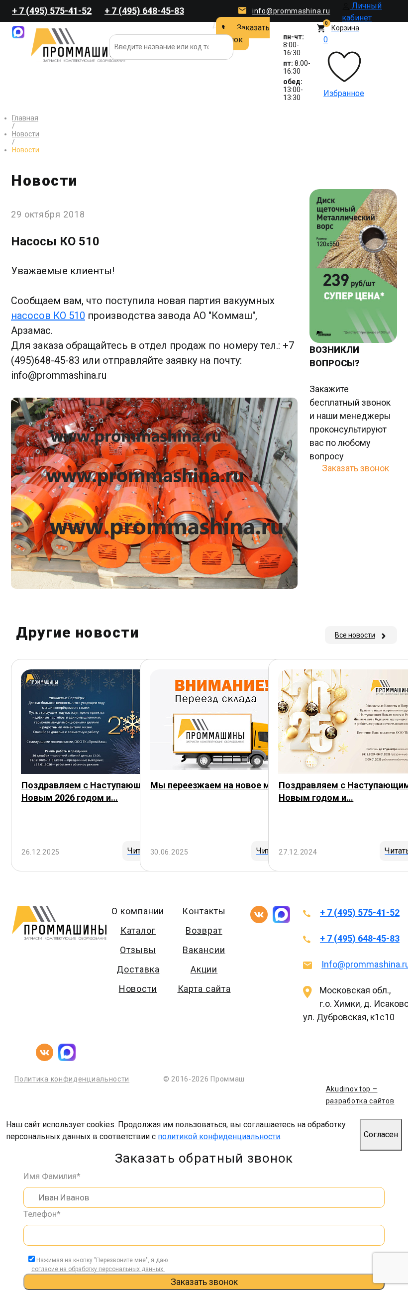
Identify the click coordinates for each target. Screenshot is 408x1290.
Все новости (355, 635)
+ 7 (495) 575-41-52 (52, 10)
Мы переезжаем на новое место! (221, 785)
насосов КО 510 (48, 316)
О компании (137, 911)
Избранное (343, 66)
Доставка (137, 969)
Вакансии (204, 950)
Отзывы (138, 950)
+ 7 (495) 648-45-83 (144, 10)
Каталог (138, 930)
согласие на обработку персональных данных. (98, 1269)
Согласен (381, 1134)
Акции (204, 969)
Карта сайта (204, 988)
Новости (138, 988)
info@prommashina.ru (291, 11)
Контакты (203, 911)
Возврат (204, 930)
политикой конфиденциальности (219, 1136)
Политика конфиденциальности (71, 1079)
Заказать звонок (243, 33)
